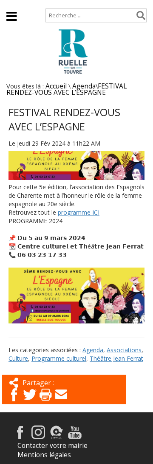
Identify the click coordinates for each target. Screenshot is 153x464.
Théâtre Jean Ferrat (116, 358)
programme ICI (78, 212)
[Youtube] (75, 437)
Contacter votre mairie (52, 445)
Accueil (17, 4)
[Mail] (61, 402)
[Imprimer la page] (45, 402)
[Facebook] (14, 402)
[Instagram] (38, 437)
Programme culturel (58, 358)
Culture (18, 358)
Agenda (84, 86)
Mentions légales (44, 454)
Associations (124, 350)
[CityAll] (56, 437)
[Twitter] (30, 402)
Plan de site (58, 4)
